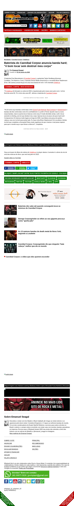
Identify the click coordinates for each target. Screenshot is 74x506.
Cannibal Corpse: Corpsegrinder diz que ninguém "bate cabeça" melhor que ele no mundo (41, 245)
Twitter (19, 182)
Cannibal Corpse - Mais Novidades (19, 87)
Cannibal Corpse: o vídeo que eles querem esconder (27, 257)
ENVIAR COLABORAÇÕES (37, 12)
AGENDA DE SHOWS (31, 30)
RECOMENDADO (38, 443)
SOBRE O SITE (10, 12)
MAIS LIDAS (36, 446)
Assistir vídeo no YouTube (12, 158)
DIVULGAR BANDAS (11, 449)
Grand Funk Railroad (39, 110)
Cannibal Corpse (17, 59)
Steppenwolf (62, 110)
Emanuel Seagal (17, 70)
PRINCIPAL (36, 440)
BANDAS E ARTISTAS (57, 30)
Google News (39, 182)
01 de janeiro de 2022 (23, 72)
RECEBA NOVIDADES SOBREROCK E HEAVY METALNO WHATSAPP (6, 499)
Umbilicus (26, 59)
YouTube (28, 182)
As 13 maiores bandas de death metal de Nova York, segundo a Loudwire (39, 232)
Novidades (7, 59)
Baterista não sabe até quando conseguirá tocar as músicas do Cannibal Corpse (39, 207)
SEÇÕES (44, 30)
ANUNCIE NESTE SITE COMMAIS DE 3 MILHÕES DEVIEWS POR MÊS (67, 499)
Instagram (9, 182)
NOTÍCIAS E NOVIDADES (13, 30)
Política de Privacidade (26, 468)
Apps (56, 182)
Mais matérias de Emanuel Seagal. (21, 433)
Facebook (62, 178)
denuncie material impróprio (50, 466)
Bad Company (51, 110)
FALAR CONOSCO (63, 12)
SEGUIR (51, 12)
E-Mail (49, 182)
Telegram (51, 178)
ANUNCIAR (21, 12)
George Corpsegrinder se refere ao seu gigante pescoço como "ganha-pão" (41, 220)
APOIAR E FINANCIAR (11, 452)
